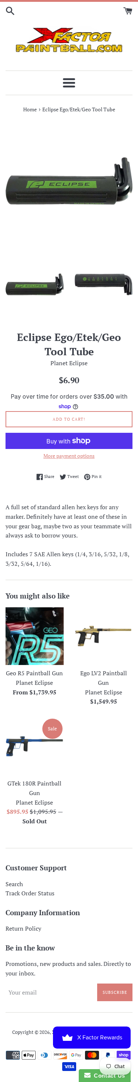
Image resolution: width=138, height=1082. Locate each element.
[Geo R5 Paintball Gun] (35, 636)
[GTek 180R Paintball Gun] (35, 747)
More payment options (69, 455)
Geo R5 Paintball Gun (34, 673)
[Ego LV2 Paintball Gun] (104, 636)
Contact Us (108, 1075)
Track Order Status (30, 893)
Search (14, 884)
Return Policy (23, 928)
